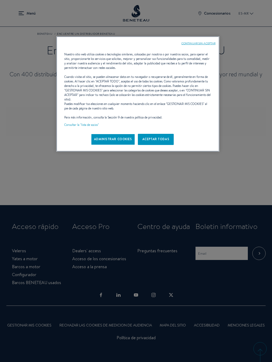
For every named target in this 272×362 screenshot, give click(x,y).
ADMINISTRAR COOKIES (113, 139)
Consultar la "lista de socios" (81, 125)
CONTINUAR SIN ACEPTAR (198, 43)
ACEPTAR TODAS (155, 139)
